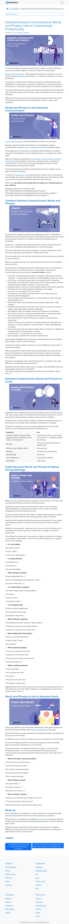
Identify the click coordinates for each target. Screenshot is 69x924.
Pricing (7, 871)
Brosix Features (10, 867)
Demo (7, 881)
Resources (39, 902)
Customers (9, 906)
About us (8, 898)
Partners (38, 909)
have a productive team (33, 147)
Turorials (39, 898)
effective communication (39, 730)
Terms (38, 916)
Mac (37, 874)
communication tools (37, 159)
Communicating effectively (14, 74)
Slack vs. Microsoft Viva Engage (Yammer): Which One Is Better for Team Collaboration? (47, 846)
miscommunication (18, 175)
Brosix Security (10, 874)
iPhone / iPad (40, 881)
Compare (8, 885)
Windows (39, 867)
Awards (7, 913)
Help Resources (41, 906)
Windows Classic (41, 871)
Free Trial (8, 878)
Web (37, 888)
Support (8, 902)
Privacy (38, 913)
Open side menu (11, 14)
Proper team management (14, 141)
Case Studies (9, 909)
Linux (37, 878)
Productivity (14, 9)
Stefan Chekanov (24, 33)
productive (46, 819)
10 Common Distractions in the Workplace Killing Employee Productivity (19, 847)
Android (38, 885)
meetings (23, 76)
